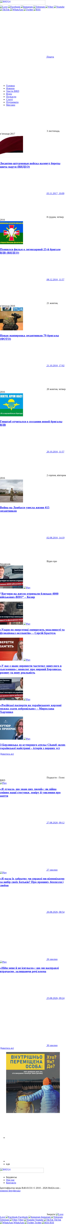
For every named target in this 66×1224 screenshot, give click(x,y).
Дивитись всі (7, 754)
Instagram (45, 1217)
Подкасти (11, 96)
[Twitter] (29, 9)
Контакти (11, 1182)
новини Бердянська (10, 1190)
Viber (20, 1219)
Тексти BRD (12, 91)
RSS (51, 1222)
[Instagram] (27, 7)
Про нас (10, 1180)
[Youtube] (59, 7)
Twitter (38, 1222)
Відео (9, 94)
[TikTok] (5, 9)
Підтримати (12, 102)
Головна (10, 85)
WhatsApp (19, 1222)
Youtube (39, 1219)
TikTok (57, 1219)
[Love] (4, 7)
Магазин (10, 105)
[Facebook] (14, 7)
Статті (9, 99)
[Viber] (49, 7)
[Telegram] (39, 7)
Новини (10, 88)
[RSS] (37, 9)
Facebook (23, 1217)
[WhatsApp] (17, 9)
